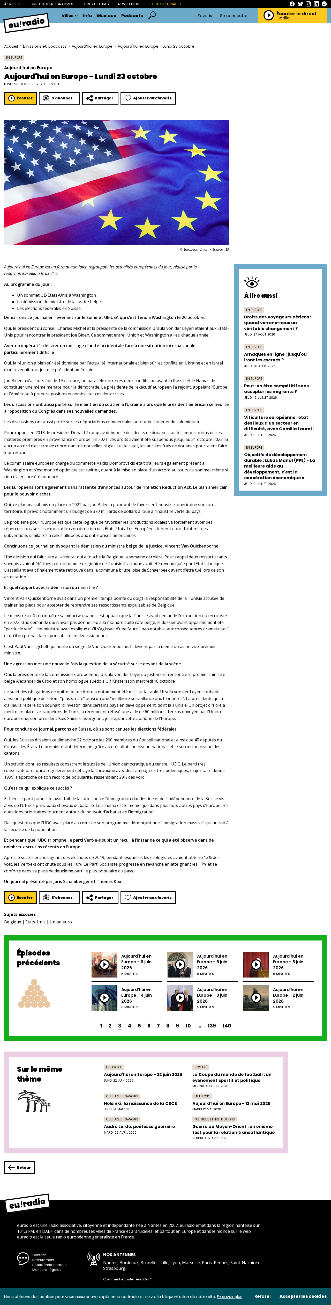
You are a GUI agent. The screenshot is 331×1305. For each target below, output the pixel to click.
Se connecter (234, 16)
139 (212, 1025)
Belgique (12, 922)
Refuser (262, 1296)
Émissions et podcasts (44, 46)
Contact (39, 1254)
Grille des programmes (52, 4)
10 (188, 1025)
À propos (12, 4)
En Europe (14, 57)
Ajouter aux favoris (152, 98)
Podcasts (132, 16)
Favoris (205, 16)
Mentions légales (46, 1269)
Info (87, 16)
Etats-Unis (35, 922)
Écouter (25, 98)
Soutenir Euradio (165, 4)
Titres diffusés (95, 4)
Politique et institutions (214, 1119)
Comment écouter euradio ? (127, 1279)
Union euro (61, 922)
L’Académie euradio (49, 1264)
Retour (24, 1167)
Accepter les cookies (303, 1296)
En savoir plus (229, 1297)
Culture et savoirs (122, 1096)
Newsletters (129, 4)
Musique (106, 16)
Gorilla (283, 18)
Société (200, 1067)
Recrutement (43, 1259)
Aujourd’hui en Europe (92, 46)
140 (226, 1025)
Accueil (11, 46)
